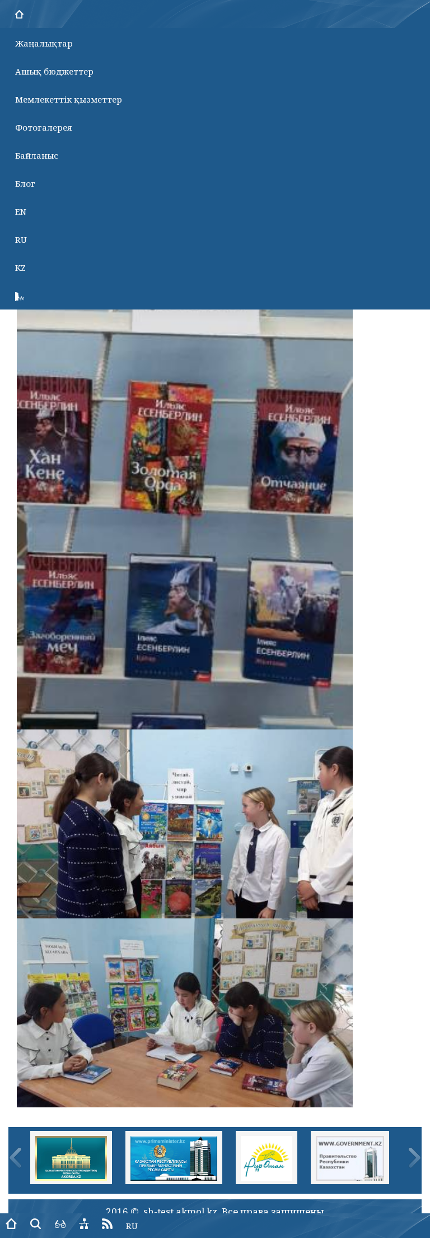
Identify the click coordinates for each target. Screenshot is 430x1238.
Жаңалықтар (44, 43)
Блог (25, 183)
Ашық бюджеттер (54, 71)
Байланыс (36, 155)
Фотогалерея (43, 127)
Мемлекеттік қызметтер (68, 99)
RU (21, 239)
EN (20, 211)
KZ (20, 267)
